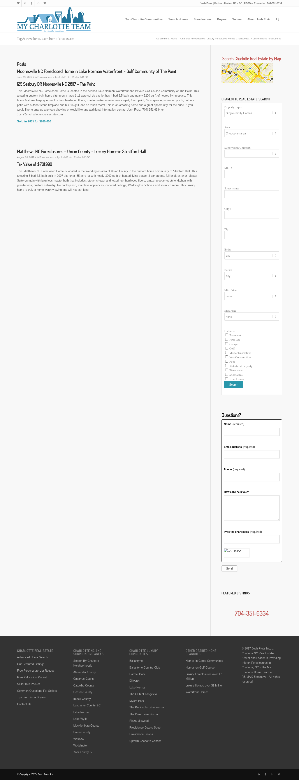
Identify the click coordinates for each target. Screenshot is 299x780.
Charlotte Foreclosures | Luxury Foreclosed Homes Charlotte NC (215, 38)
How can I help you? (236, 492)
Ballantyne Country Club (144, 667)
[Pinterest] (44, 3)
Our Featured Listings (30, 664)
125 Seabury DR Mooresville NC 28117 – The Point (56, 84)
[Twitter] (18, 3)
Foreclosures (44, 77)
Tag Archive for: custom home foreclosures (45, 38)
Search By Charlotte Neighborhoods (86, 663)
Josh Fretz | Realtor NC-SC (73, 77)
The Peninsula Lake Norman (147, 707)
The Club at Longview (143, 694)
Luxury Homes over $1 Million (204, 685)
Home (174, 38)
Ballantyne (136, 660)
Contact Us (24, 704)
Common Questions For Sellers (37, 690)
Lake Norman (81, 712)
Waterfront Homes (197, 692)
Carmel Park (137, 674)
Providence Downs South (145, 727)
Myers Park (136, 700)
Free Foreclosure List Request (36, 670)
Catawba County (83, 685)
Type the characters (243, 531)
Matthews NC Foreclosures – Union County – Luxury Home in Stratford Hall (81, 151)
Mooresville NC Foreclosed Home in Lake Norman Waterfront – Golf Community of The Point (96, 71)
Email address (239, 446)
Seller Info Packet (28, 684)
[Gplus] (25, 3)
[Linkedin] (38, 3)
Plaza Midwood (139, 720)
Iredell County (82, 699)
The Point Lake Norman (144, 714)
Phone (234, 469)
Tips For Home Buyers (31, 697)
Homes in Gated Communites (204, 660)
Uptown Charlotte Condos (145, 741)
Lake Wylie (80, 718)
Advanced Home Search (32, 657)
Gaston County (82, 692)
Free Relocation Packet (32, 677)
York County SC (83, 752)
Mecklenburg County (86, 725)
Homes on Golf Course (200, 667)
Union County (81, 732)
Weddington (80, 745)
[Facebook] (31, 3)
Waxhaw (78, 739)
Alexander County (84, 672)
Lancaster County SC (86, 705)
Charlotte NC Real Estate (258, 653)
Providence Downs (141, 734)
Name (234, 424)
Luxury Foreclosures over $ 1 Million (204, 676)
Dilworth (134, 680)
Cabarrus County (84, 678)
